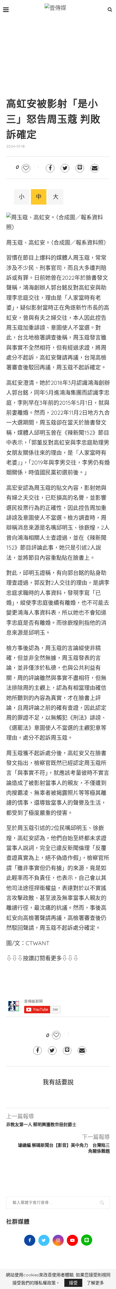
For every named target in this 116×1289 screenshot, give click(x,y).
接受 (73, 1283)
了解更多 (95, 1283)
